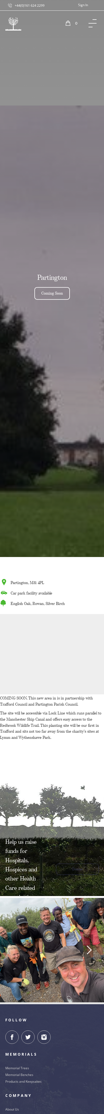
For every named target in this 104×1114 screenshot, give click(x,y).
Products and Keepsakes (23, 1081)
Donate (77, 869)
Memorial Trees (17, 1068)
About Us (12, 1109)
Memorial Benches (19, 1074)
